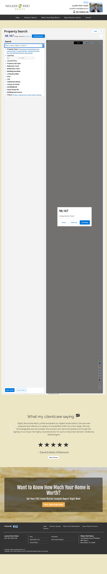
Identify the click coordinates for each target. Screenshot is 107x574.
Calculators (54, 536)
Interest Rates (34, 542)
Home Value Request (57, 539)
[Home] (17, 5)
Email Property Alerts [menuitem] (72, 17)
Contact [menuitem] (88, 17)
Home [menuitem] (18, 17)
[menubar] (53, 17)
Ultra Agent (45, 551)
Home (45, 526)
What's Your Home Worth (71, 526)
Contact (46, 528)
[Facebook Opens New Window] (84, 2)
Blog (31, 536)
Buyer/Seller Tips (35, 539)
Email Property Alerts (90, 526)
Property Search (55, 526)
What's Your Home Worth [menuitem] (50, 17)
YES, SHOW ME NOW (53, 504)
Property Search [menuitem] (30, 17)
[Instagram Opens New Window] (87, 2)
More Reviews (53, 457)
